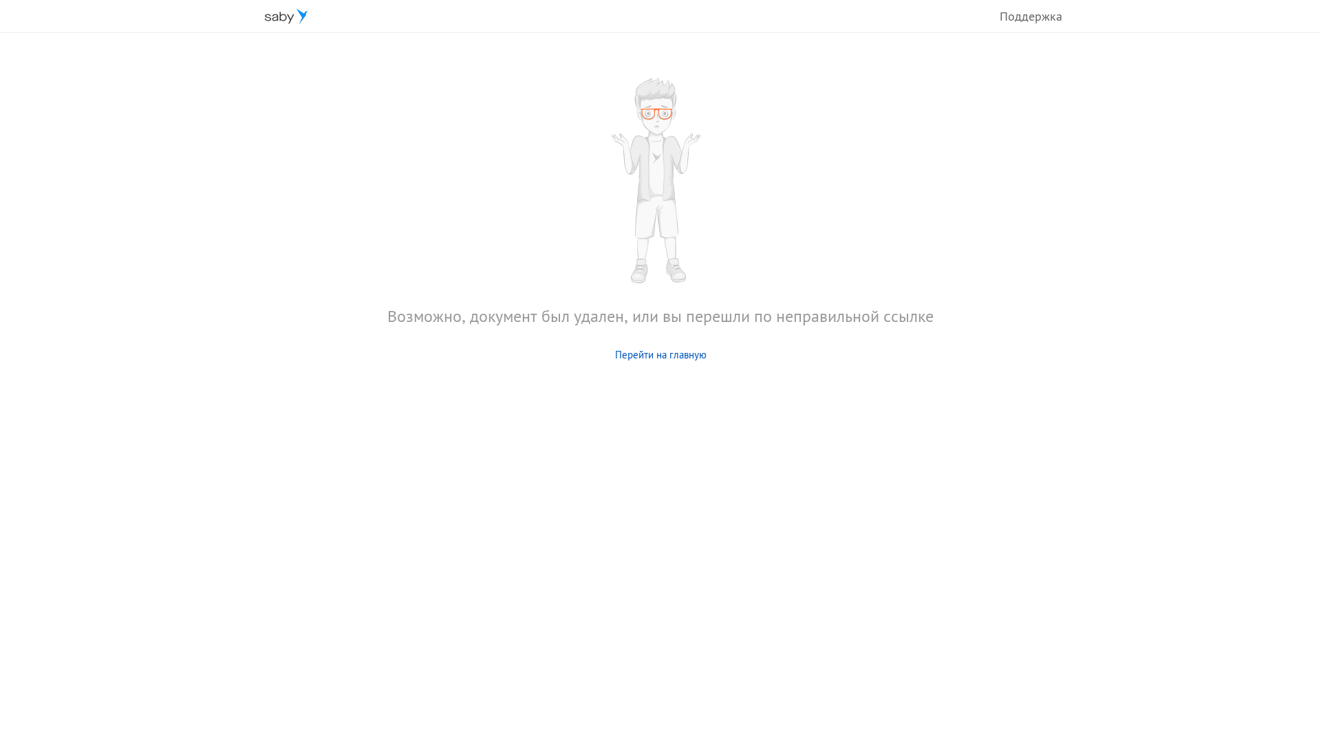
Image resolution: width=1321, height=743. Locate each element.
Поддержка (1031, 16)
